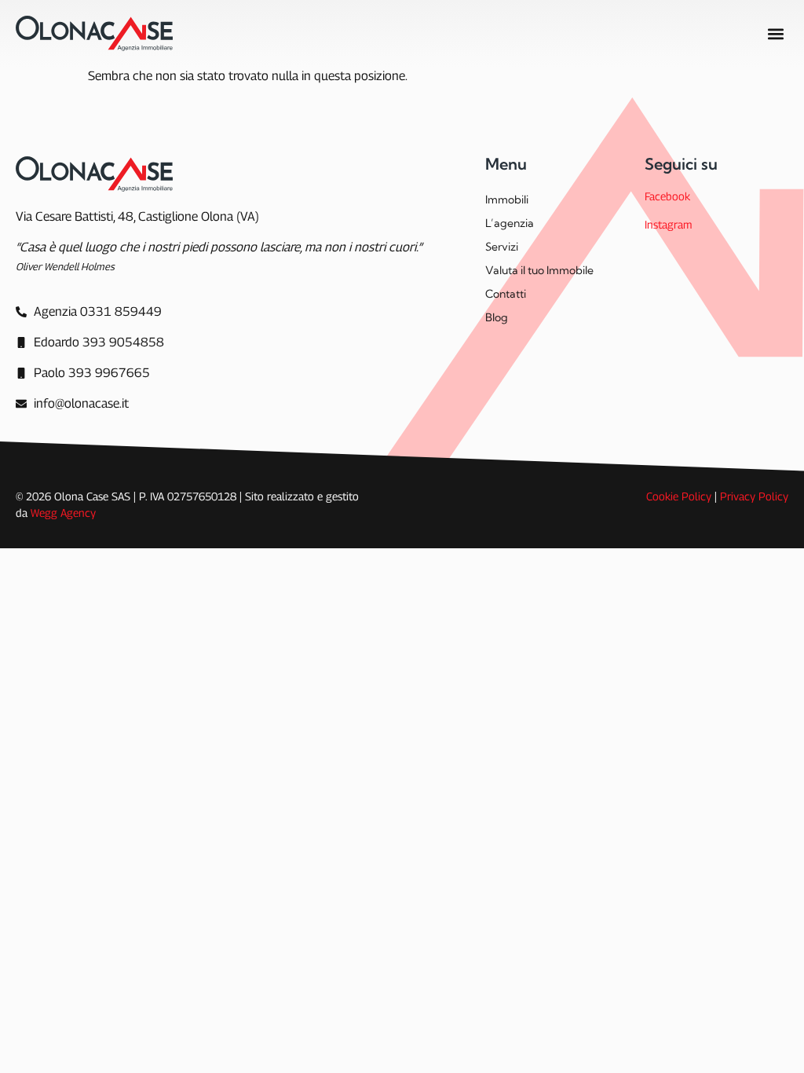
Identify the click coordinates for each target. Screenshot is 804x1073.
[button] (775, 33)
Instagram (669, 224)
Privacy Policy (754, 496)
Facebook (667, 196)
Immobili (506, 199)
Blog (496, 317)
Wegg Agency (63, 512)
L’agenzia (509, 223)
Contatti (505, 294)
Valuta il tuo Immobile (539, 270)
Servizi (501, 247)
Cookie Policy (678, 496)
